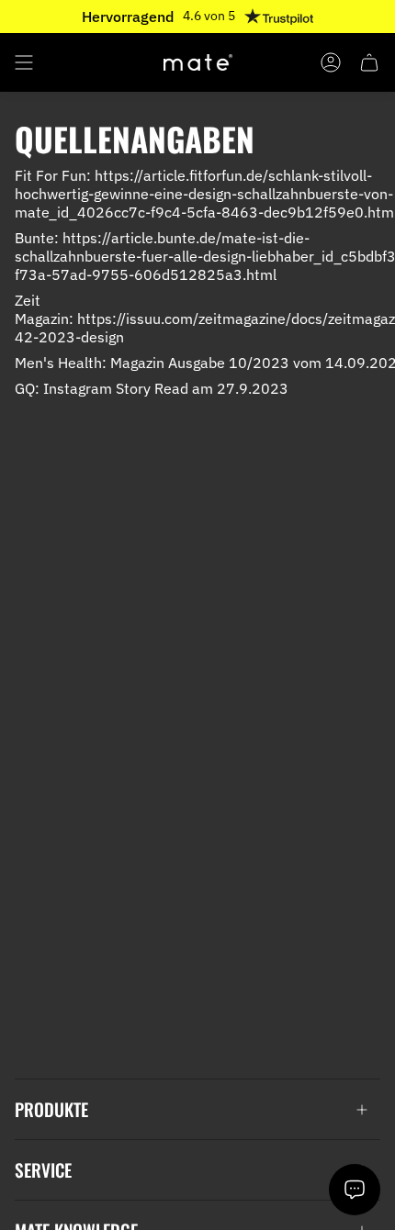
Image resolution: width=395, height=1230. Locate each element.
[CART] (369, 62)
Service (43, 1170)
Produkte (51, 1109)
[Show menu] (24, 62)
